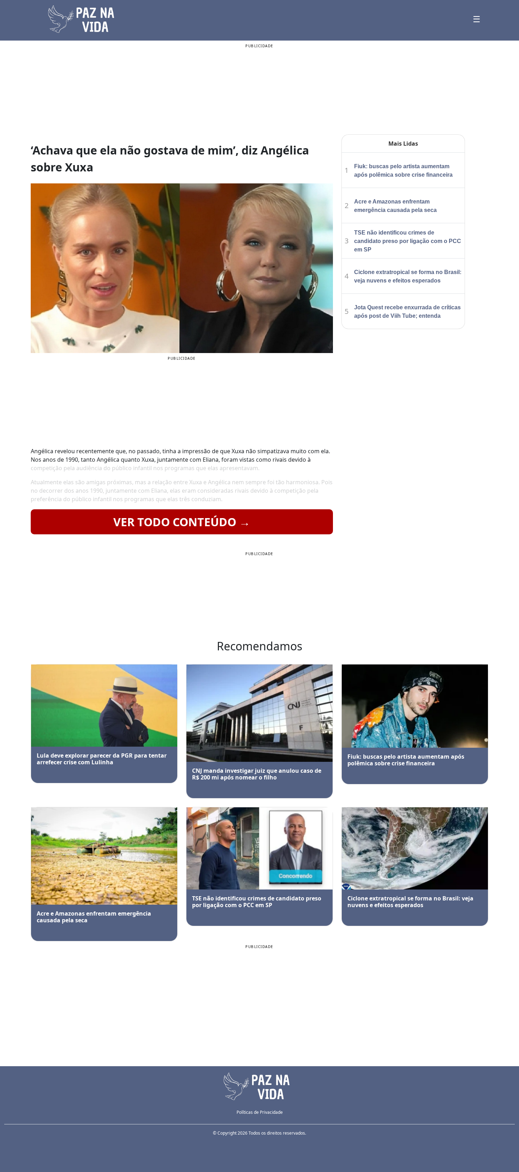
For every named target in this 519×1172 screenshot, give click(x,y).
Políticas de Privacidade (260, 1112)
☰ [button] (477, 19)
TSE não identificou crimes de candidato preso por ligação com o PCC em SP (407, 241)
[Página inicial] (259, 1085)
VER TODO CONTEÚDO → (181, 521)
